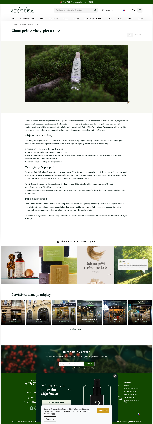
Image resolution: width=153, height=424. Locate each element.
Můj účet (126, 385)
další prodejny (75, 329)
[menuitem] (13, 18)
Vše (130, 34)
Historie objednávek (130, 394)
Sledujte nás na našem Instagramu (78, 241)
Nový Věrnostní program (131, 388)
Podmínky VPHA (129, 397)
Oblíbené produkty (130, 391)
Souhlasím (103, 410)
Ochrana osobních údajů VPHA (132, 401)
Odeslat (89, 364)
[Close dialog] (115, 376)
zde (53, 414)
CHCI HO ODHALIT (56, 403)
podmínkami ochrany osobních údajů (83, 368)
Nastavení (50, 419)
